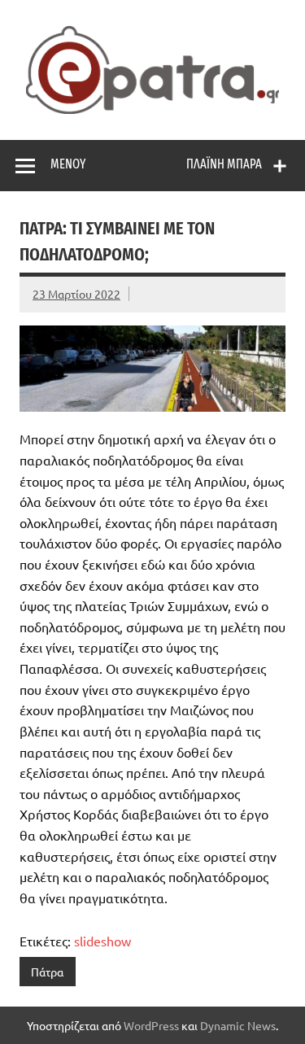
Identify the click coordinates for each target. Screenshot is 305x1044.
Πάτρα (47, 971)
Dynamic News (238, 1025)
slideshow (102, 941)
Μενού (67, 164)
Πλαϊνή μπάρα (224, 164)
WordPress (151, 1025)
